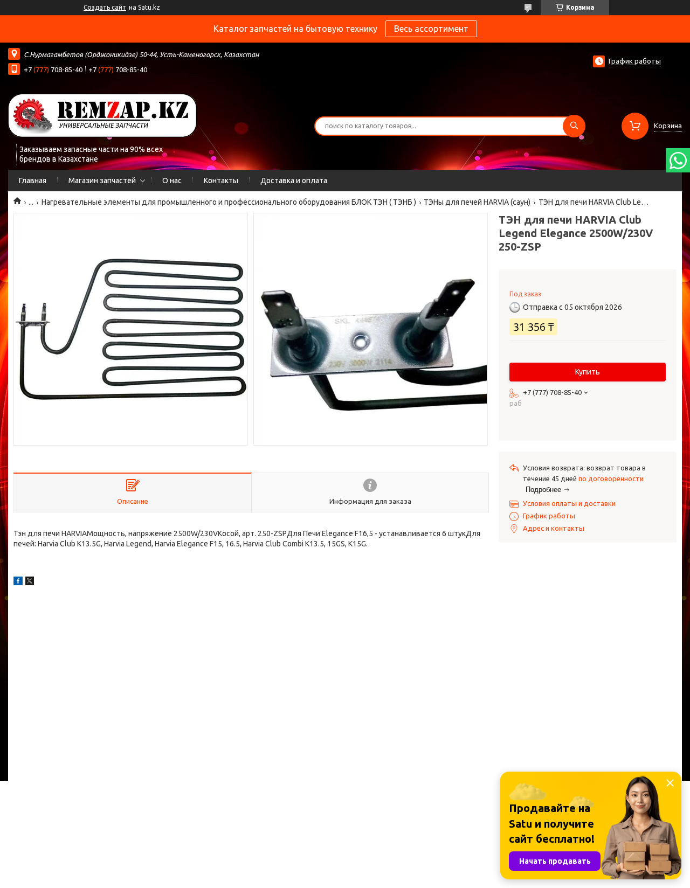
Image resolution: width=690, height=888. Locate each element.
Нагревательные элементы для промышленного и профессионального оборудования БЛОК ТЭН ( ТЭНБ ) (229, 202)
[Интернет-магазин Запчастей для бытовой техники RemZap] (102, 115)
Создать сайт (105, 7)
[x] (29, 582)
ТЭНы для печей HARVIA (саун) (477, 202)
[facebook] (18, 582)
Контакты (221, 180)
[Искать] (574, 126)
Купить (587, 371)
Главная (32, 180)
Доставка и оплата (293, 180)
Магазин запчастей (102, 180)
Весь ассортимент (431, 28)
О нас (172, 180)
